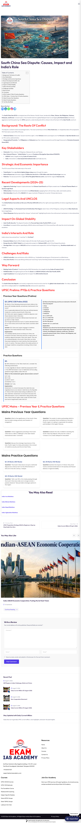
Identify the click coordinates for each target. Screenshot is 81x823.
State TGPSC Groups (7, 767)
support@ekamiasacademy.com (12, 738)
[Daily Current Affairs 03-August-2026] (6, 654)
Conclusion (6, 92)
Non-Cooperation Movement (19, 664)
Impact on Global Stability (9, 84)
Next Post (73, 524)
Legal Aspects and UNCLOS (10, 82)
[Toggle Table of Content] (26, 73)
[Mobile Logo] (6, 4)
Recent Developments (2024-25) (11, 81)
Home (43, 710)
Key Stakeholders (7, 77)
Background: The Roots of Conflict (11, 75)
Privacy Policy (45, 723)
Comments (8, 569)
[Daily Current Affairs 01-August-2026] (6, 672)
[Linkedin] (5, 108)
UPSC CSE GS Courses (7, 747)
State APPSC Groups (7, 763)
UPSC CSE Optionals (6, 750)
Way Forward (6, 90)
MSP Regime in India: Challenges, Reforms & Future (17, 648)
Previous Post (9, 523)
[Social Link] (72, 782)
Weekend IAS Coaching (7, 757)
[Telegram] (14, 108)
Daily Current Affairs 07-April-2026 (68, 526)
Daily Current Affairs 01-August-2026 (21, 673)
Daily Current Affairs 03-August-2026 (21, 656)
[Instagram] (11, 108)
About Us (44, 713)
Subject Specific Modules (8, 760)
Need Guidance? (74, 813)
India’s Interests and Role (9, 86)
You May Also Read (8, 102)
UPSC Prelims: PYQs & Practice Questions (13, 94)
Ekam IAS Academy (35, 782)
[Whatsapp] (8, 108)
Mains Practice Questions (9, 100)
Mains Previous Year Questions (11, 98)
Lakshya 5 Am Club (6, 770)
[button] (74, 535)
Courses (43, 716)
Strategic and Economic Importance (12, 79)
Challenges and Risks (8, 88)
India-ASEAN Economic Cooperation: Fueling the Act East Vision (13, 563)
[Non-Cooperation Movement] (6, 663)
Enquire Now (74, 819)
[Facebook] (2, 108)
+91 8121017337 (7, 735)
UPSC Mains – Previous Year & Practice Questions (15, 96)
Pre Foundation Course (7, 753)
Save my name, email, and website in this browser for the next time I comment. (28, 622)
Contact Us (44, 720)
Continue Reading (10, 574)
